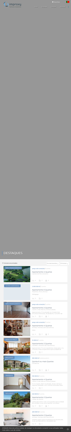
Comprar (53, 6)
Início (36, 6)
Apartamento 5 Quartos (42, 290)
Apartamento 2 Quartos (42, 308)
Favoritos (56, 2)
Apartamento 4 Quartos (42, 272)
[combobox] (64, 263)
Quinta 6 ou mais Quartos (43, 361)
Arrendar (62, 6)
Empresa (44, 6)
